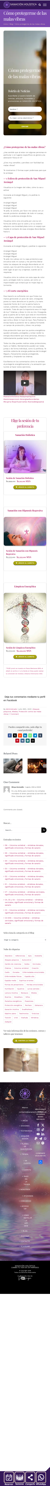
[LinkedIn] (42, 1134)
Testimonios (23, 1013)
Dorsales (16, 972)
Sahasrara (39, 1005)
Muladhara (18, 997)
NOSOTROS (25, 1189)
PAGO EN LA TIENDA (26, 1180)
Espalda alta (29, 976)
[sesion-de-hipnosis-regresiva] (25, 518)
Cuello (7, 972)
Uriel (16, 1018)
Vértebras (34, 1018)
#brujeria (7, 402)
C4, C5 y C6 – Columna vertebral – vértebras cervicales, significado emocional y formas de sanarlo (24, 902)
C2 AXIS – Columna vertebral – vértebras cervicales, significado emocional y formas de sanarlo (24, 920)
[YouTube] (38, 1134)
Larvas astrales (33, 989)
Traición (8, 1018)
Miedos (15, 711)
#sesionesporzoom (11, 399)
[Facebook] (38, 1125)
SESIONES (25, 1126)
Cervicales (37, 964)
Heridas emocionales (35, 985)
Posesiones (29, 1001)
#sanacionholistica (11, 396)
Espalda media (10, 980)
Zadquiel (8, 1022)
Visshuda (24, 1018)
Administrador (11, 709)
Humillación (9, 989)
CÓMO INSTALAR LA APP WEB (26, 1220)
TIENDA (25, 1154)
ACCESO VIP (25, 1207)
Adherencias (20, 956)
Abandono (8, 956)
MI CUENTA (26, 1162)
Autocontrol (26, 960)
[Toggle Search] (40, 5)
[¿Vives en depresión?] (12, 766)
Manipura (24, 993)
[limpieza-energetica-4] (25, 594)
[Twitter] (42, 1125)
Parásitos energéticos (13, 1001)
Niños (28, 997)
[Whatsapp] (45, 1138)
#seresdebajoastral (36, 402)
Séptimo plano (10, 1013)
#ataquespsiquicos (27, 396)
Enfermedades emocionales (33, 972)
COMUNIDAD (25, 1201)
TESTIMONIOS (25, 1131)
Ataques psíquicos (12, 960)
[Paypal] (36, 1138)
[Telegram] (40, 1138)
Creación (35, 968)
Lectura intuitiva (11, 993)
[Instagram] (38, 1129)
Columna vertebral (21, 968)
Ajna (30, 956)
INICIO (25, 1121)
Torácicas (35, 1013)
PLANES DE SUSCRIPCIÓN (25, 1146)
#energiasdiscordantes (29, 399)
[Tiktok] (42, 1129)
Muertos (8, 997)
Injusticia (20, 989)
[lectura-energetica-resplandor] (25, 441)
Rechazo (28, 1005)
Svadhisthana (27, 1009)
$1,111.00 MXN (24, 481)
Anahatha (38, 956)
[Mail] (38, 1143)
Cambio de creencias (13, 964)
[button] (5, 766)
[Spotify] (42, 1143)
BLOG (25, 1231)
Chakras (8, 968)
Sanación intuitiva (12, 1009)
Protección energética (13, 1005)
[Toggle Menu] (44, 5)
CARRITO (26, 1170)
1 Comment (14, 714)
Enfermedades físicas (13, 976)
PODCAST (25, 1236)
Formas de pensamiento (14, 985)
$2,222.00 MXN (24, 557)
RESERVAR (25, 1246)
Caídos (26, 964)
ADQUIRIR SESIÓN (25, 1137)
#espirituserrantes (19, 402)
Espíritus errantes (26, 980)
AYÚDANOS (26, 1196)
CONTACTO (25, 1241)
